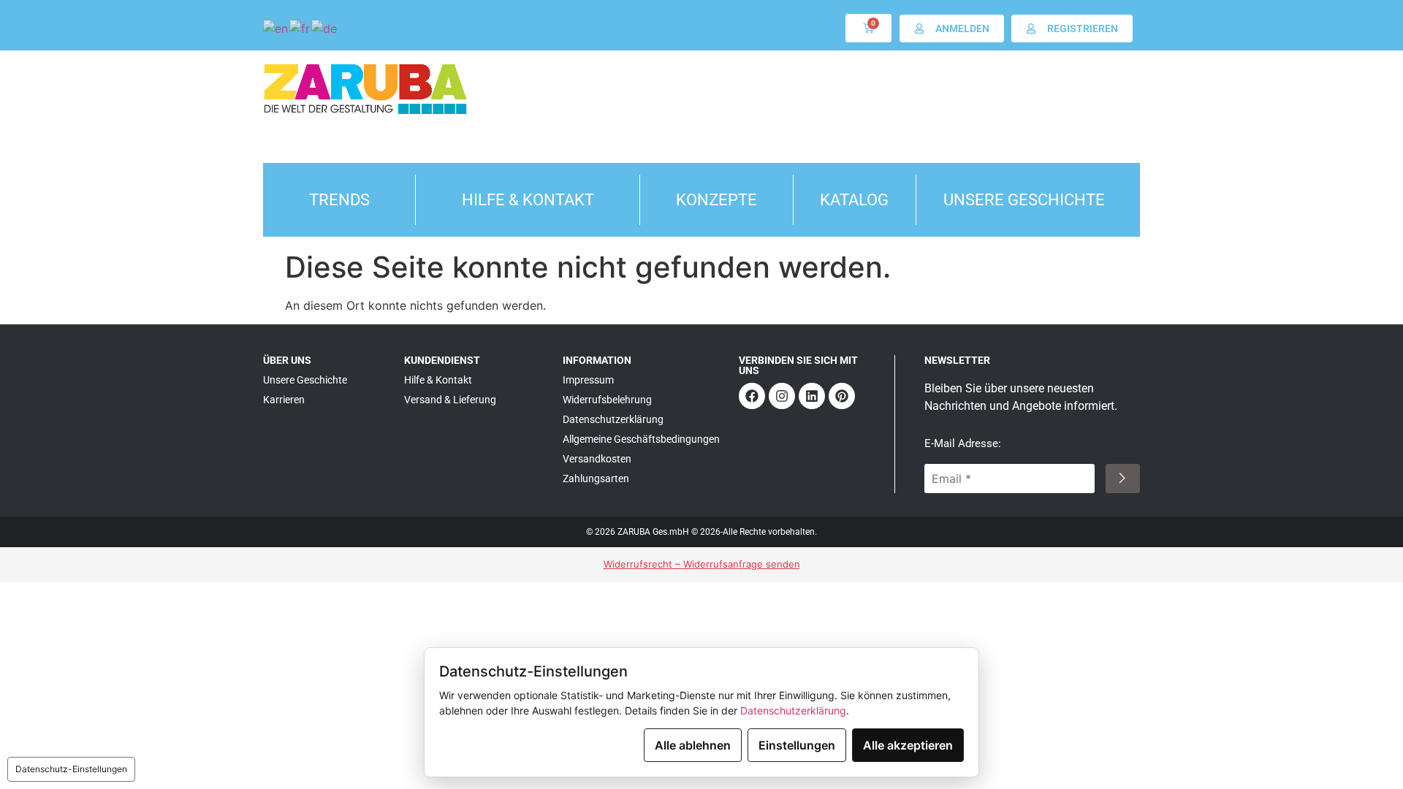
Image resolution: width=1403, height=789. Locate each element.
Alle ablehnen (693, 745)
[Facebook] (752, 396)
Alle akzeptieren (908, 745)
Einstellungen (796, 745)
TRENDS (339, 200)
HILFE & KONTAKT (528, 200)
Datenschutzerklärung (793, 710)
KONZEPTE (716, 200)
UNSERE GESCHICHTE (1024, 200)
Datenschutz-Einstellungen (71, 768)
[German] (324, 27)
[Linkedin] (812, 396)
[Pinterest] (842, 396)
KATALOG (854, 200)
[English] (276, 27)
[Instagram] (782, 396)
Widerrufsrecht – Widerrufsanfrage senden (702, 564)
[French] (300, 27)
